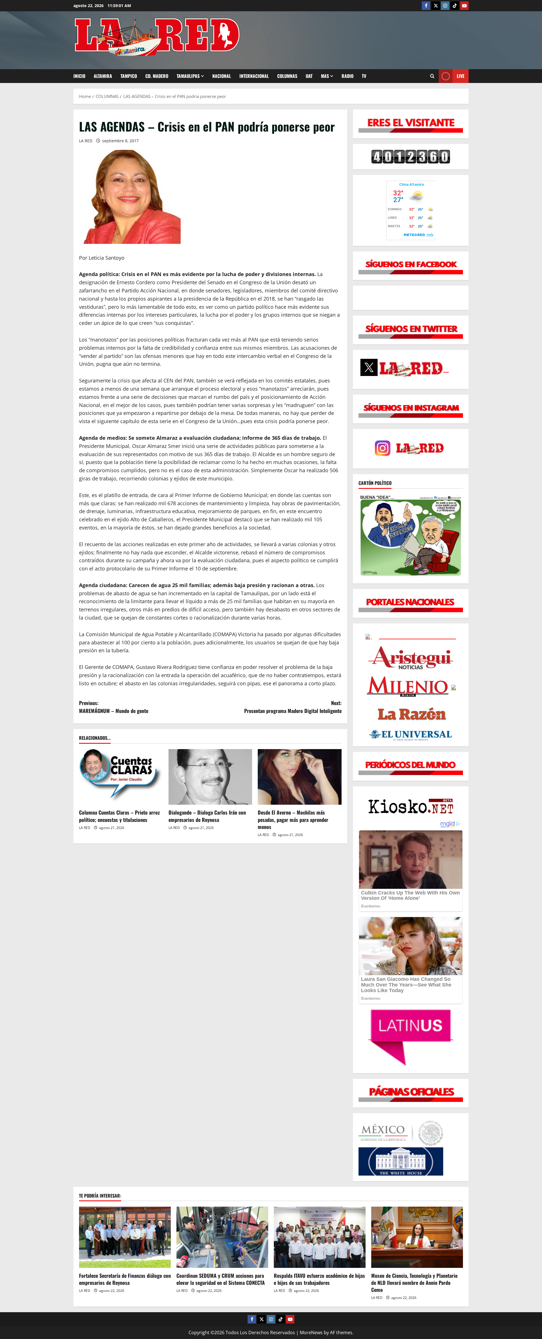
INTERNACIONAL (254, 76)
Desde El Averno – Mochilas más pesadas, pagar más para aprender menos (293, 819)
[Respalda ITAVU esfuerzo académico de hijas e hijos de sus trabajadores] (320, 1237)
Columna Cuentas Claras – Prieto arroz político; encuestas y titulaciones (119, 816)
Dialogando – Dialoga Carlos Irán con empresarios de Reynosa (207, 816)
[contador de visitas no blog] (410, 156)
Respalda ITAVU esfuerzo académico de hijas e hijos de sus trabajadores (319, 1279)
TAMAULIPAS (188, 76)
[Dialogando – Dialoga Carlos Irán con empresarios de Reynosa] (210, 777)
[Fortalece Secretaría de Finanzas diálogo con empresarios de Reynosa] (125, 1237)
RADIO (347, 76)
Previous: (113, 707)
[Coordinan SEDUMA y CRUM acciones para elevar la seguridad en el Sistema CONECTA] (222, 1237)
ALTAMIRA (103, 76)
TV (364, 76)
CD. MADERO (156, 76)
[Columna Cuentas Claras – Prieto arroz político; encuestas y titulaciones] (121, 777)
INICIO (79, 76)
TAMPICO (129, 76)
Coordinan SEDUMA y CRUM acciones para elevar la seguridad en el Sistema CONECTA (220, 1279)
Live (460, 76)
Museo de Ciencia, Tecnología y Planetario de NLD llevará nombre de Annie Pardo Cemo (414, 1282)
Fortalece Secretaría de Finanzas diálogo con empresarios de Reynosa (125, 1279)
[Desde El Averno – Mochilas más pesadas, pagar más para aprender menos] (300, 777)
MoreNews (311, 1332)
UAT (309, 76)
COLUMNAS (287, 76)
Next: (293, 707)
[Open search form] (432, 76)
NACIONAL (221, 76)
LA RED (85, 140)
